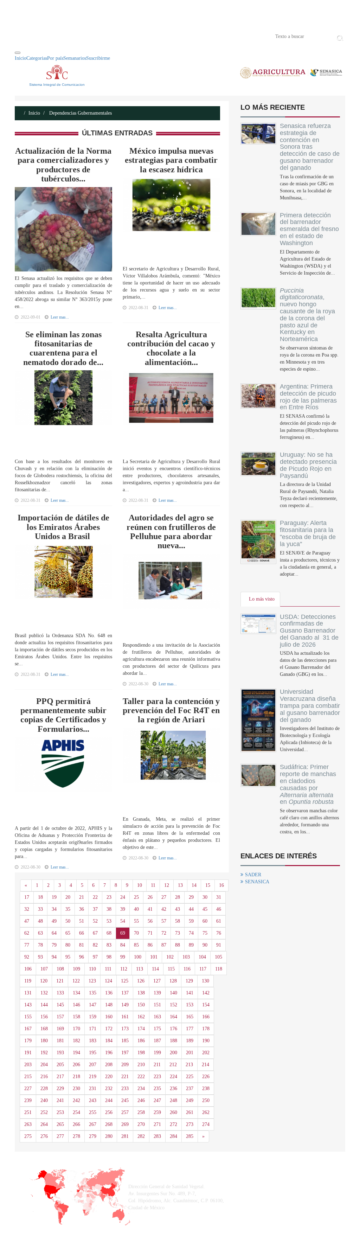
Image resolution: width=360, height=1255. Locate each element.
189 (189, 1040)
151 (157, 1004)
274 (206, 1124)
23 (109, 897)
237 (189, 1088)
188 (173, 1040)
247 (157, 1100)
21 (81, 897)
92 (26, 957)
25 (136, 897)
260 (173, 1112)
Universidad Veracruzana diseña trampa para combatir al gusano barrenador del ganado (310, 705)
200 (173, 1052)
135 (92, 992)
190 (206, 1040)
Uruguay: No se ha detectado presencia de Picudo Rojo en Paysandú (308, 465)
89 (191, 945)
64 (54, 933)
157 (60, 1016)
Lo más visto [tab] (262, 599)
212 (173, 1064)
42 (163, 909)
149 (125, 1004)
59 (191, 921)
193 (60, 1052)
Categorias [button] (36, 58)
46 (218, 909)
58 (177, 921)
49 (54, 921)
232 (108, 1088)
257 (125, 1112)
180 (44, 1040)
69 (122, 933)
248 (173, 1100)
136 (108, 992)
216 (44, 1076)
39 (122, 909)
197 (125, 1052)
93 (40, 957)
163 (157, 1016)
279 (92, 1136)
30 (204, 897)
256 (108, 1112)
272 (173, 1124)
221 (125, 1076)
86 (150, 945)
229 (60, 1088)
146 (76, 1004)
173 (125, 1028)
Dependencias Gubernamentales (80, 113)
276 (44, 1136)
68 (109, 933)
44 (191, 909)
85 (136, 945)
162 (141, 1016)
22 (95, 897)
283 (157, 1136)
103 (186, 957)
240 (44, 1100)
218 (76, 1076)
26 (150, 897)
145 (60, 1004)
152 (173, 1004)
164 (173, 1016)
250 (206, 1100)
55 (136, 921)
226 (206, 1076)
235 (157, 1088)
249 (189, 1100)
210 (141, 1064)
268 (108, 1124)
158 (76, 1016)
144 (44, 1004)
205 (60, 1064)
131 (28, 992)
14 (194, 885)
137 (125, 992)
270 (141, 1124)
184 (108, 1040)
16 (221, 885)
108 (60, 969)
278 (76, 1136)
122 (76, 981)
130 (205, 981)
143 (28, 1004)
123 (92, 981)
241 (60, 1100)
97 (95, 957)
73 (177, 933)
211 (157, 1064)
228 (44, 1088)
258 (141, 1112)
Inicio (25, 35)
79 (54, 945)
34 (54, 909)
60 (204, 921)
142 (206, 992)
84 (122, 945)
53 (109, 921)
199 (157, 1052)
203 (28, 1064)
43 (177, 909)
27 (163, 897)
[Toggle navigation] (17, 53)
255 (92, 1112)
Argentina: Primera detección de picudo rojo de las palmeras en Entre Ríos (308, 397)
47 (26, 921)
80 (67, 945)
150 (141, 1004)
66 (81, 933)
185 (125, 1040)
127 (157, 981)
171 (92, 1028)
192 (44, 1052)
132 (44, 992)
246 (141, 1100)
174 (141, 1028)
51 (81, 921)
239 (28, 1100)
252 (44, 1112)
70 (136, 933)
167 (28, 1028)
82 (95, 945)
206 (76, 1064)
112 (123, 969)
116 (187, 969)
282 (141, 1136)
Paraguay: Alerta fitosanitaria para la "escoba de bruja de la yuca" (308, 533)
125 (124, 981)
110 (92, 969)
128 (173, 981)
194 (76, 1052)
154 (206, 1004)
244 (108, 1100)
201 (189, 1052)
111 (108, 969)
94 (54, 957)
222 (141, 1076)
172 (108, 1028)
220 (108, 1076)
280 (108, 1136)
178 (206, 1028)
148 (108, 1004)
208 (108, 1064)
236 (173, 1088)
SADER (253, 874)
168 (44, 1028)
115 (171, 969)
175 (157, 1028)
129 (189, 981)
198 (141, 1052)
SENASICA (257, 881)
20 (67, 897)
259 (157, 1112)
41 (150, 909)
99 (122, 957)
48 (40, 921)
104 (202, 957)
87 (163, 945)
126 (140, 981)
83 (109, 945)
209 (125, 1064)
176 (173, 1028)
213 (189, 1064)
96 (81, 957)
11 (153, 885)
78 (40, 945)
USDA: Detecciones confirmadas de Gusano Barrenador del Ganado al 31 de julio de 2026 (309, 630)
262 (206, 1112)
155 (28, 1016)
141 (189, 992)
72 (163, 933)
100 (137, 957)
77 (26, 945)
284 (173, 1136)
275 (28, 1136)
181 (60, 1040)
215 (28, 1076)
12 (166, 885)
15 (207, 885)
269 (125, 1124)
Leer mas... (60, 317)
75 (204, 933)
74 (191, 933)
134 (76, 992)
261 (189, 1112)
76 (218, 933)
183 (92, 1040)
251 (28, 1112)
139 (157, 992)
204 (44, 1064)
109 (76, 969)
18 (40, 897)
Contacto (87, 35)
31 (218, 897)
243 (92, 1100)
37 (95, 909)
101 (154, 957)
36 (81, 909)
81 (81, 945)
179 (28, 1040)
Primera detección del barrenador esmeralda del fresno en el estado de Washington (309, 229)
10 (139, 885)
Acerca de (53, 35)
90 (204, 945)
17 (26, 897)
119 (27, 981)
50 (67, 921)
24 (122, 897)
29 (191, 897)
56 (150, 921)
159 (92, 1016)
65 (67, 933)
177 (189, 1028)
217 (60, 1076)
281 (125, 1136)
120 (43, 981)
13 (180, 885)
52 (95, 921)
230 (76, 1088)
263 (28, 1124)
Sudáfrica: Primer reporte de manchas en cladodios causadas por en (308, 784)
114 (155, 969)
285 (189, 1136)
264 (44, 1124)
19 (54, 897)
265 (60, 1124)
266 (76, 1124)
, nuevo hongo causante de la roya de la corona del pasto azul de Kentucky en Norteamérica (307, 315)
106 (28, 969)
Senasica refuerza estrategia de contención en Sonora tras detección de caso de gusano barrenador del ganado (310, 146)
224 (173, 1076)
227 (28, 1088)
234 (141, 1088)
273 (189, 1124)
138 (141, 992)
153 (189, 1004)
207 (92, 1064)
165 (189, 1016)
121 (60, 981)
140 (173, 992)
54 (122, 921)
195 (92, 1052)
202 (206, 1052)
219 (92, 1076)
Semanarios (74, 58)
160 (108, 1016)
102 (170, 957)
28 (177, 897)
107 (44, 969)
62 (26, 933)
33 (40, 909)
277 (60, 1136)
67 (95, 933)
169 (60, 1028)
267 (92, 1124)
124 (108, 981)
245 (125, 1100)
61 (218, 921)
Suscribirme (98, 58)
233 (125, 1088)
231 (92, 1088)
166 (206, 1016)
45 (204, 909)
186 (141, 1040)
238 (206, 1088)
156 (44, 1016)
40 (136, 909)
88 (177, 945)
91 (218, 945)
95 (67, 957)
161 (125, 1016)
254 (76, 1112)
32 (26, 909)
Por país (55, 58)
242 (76, 1100)
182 (76, 1040)
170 (76, 1028)
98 (109, 957)
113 (139, 969)
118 (218, 969)
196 (108, 1052)
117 (202, 969)
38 (109, 909)
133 (60, 992)
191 (28, 1052)
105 (218, 957)
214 (205, 1064)
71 (150, 933)
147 (92, 1004)
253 (60, 1112)
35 (67, 909)
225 (189, 1076)
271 (157, 1124)
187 (157, 1040)
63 (40, 933)
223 (157, 1076)
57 (163, 921)
